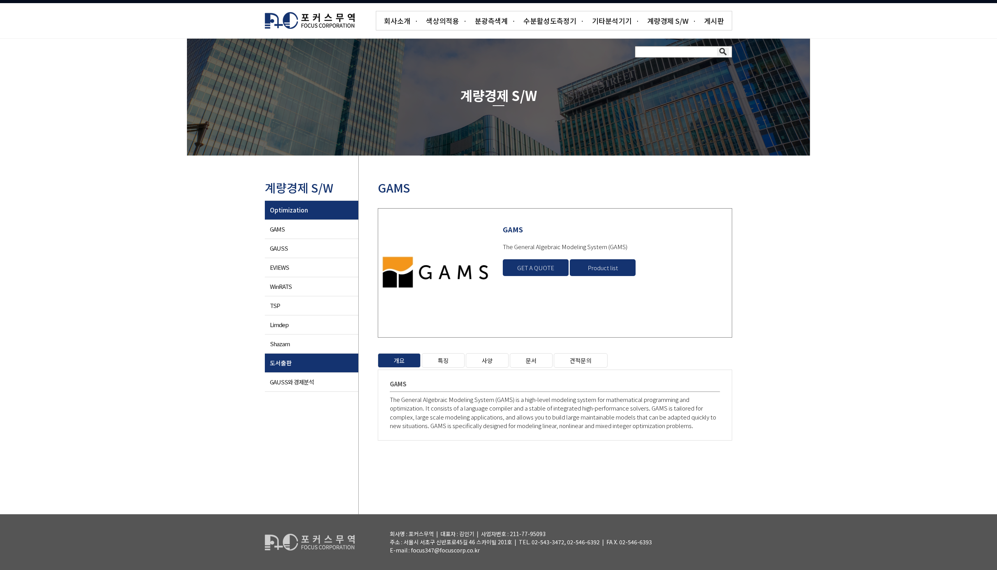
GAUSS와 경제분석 (292, 382)
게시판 (714, 21)
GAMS (277, 229)
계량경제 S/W (668, 21)
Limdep (279, 324)
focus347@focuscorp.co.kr (445, 550)
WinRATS (281, 286)
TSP (275, 305)
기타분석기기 (612, 21)
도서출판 (281, 363)
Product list (603, 268)
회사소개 (397, 21)
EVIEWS (279, 267)
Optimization (289, 210)
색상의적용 (442, 21)
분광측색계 (491, 21)
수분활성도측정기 (549, 21)
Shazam (280, 344)
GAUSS (279, 248)
